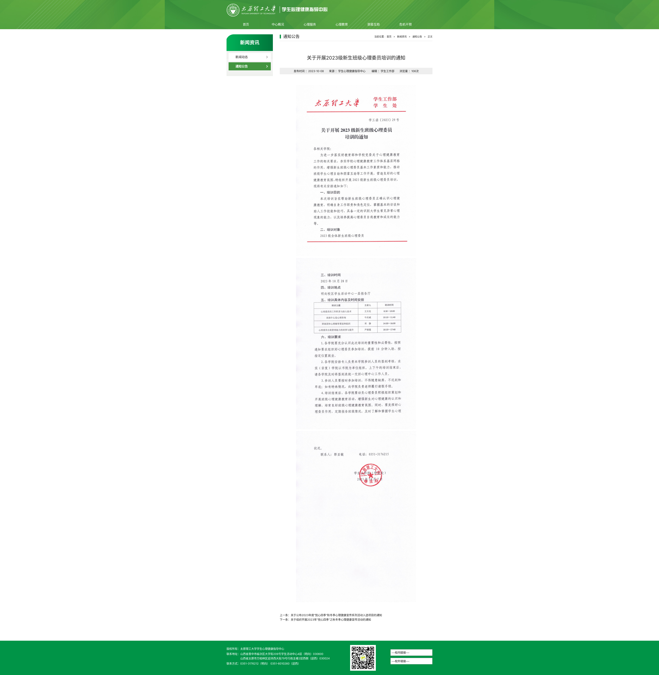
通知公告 (241, 66)
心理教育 (342, 24)
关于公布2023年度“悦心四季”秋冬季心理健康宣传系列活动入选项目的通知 (336, 615)
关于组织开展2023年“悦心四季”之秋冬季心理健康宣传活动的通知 (331, 619)
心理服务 (310, 24)
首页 (246, 24)
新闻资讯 (402, 36)
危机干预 (405, 24)
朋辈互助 (373, 24)
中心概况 (278, 24)
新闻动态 (241, 57)
